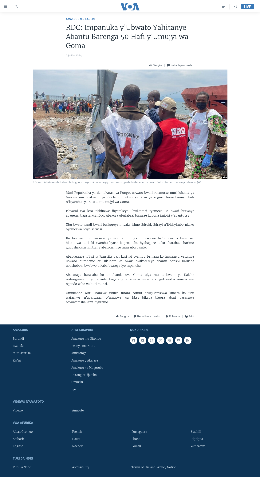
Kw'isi (17, 360)
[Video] (224, 6)
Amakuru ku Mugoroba (87, 367)
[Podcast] (169, 340)
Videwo (18, 410)
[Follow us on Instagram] (151, 340)
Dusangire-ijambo (84, 375)
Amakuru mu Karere (80, 19)
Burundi (18, 339)
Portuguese (139, 431)
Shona (136, 439)
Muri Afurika (22, 353)
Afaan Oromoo (23, 431)
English (18, 446)
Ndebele (77, 446)
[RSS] (187, 340)
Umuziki (77, 382)
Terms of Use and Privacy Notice (154, 467)
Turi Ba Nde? (21, 467)
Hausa (76, 439)
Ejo (73, 389)
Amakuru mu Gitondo (86, 339)
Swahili (196, 431)
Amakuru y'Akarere (84, 360)
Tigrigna (197, 439)
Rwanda (18, 346)
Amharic (18, 439)
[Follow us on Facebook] (133, 340)
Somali (136, 446)
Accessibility (80, 467)
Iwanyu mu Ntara (83, 346)
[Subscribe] (178, 340)
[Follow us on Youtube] (142, 340)
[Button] (156, 65)
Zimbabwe (198, 446)
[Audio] (235, 6)
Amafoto (78, 410)
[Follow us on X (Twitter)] (160, 340)
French (77, 431)
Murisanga (78, 353)
